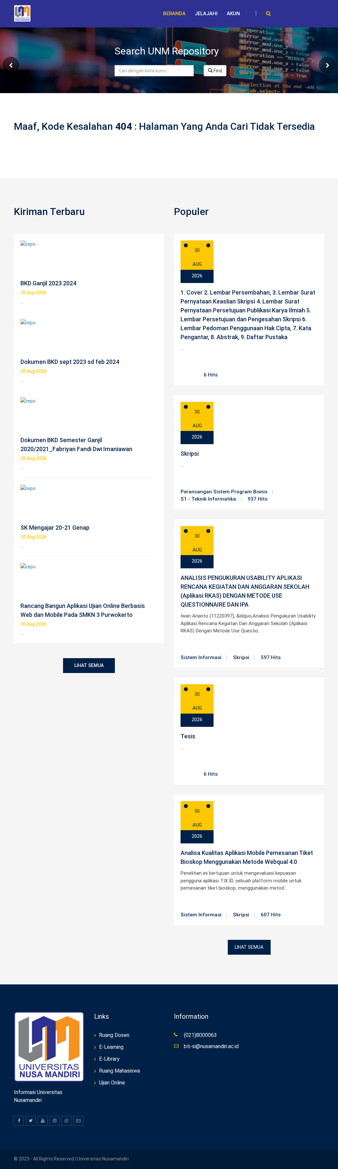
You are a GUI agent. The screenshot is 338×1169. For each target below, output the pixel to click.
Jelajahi (206, 14)
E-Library (109, 1059)
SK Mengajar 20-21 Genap (54, 527)
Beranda (174, 14)
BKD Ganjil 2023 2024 (48, 283)
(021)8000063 (200, 1035)
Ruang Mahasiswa (119, 1071)
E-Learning (111, 1047)
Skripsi (190, 453)
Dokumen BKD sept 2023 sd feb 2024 (69, 361)
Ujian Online (112, 1083)
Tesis (188, 736)
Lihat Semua (89, 665)
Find (217, 70)
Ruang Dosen (114, 1035)
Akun (233, 14)
